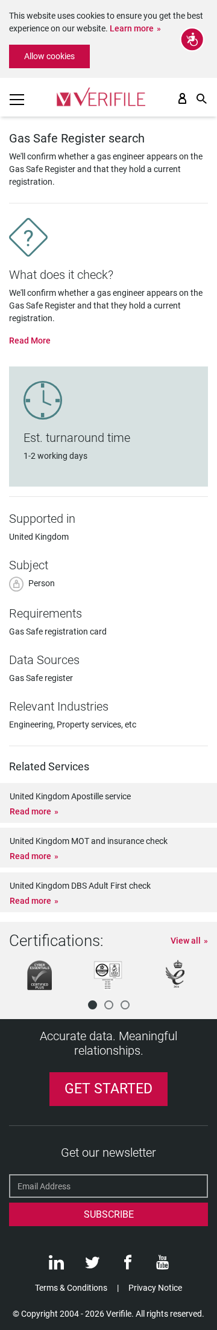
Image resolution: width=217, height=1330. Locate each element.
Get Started (108, 1089)
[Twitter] (92, 1265)
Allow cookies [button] (49, 56)
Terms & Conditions (71, 1288)
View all (186, 940)
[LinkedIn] (56, 1265)
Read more (30, 811)
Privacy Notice (155, 1288)
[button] (92, 1004)
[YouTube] (162, 1265)
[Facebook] (128, 1265)
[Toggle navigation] (17, 99)
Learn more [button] (132, 28)
